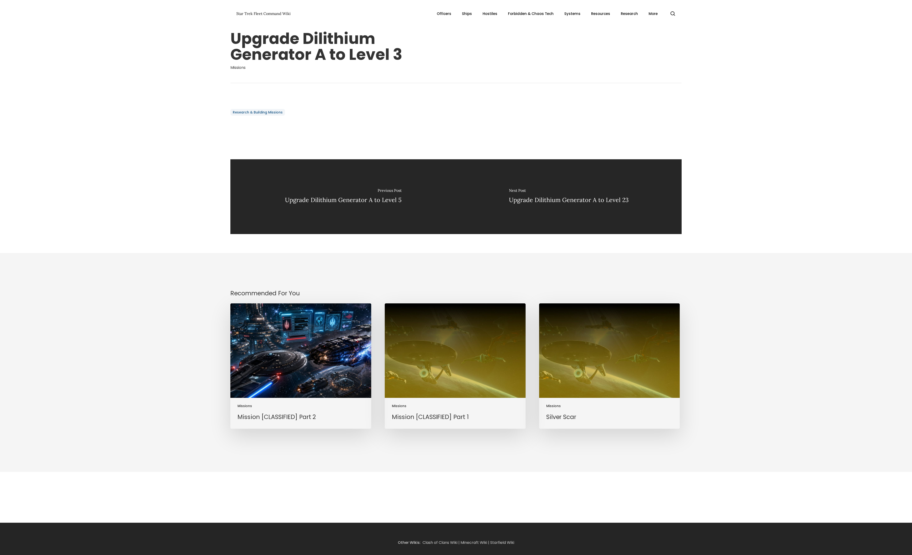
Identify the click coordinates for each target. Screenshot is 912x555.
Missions (238, 67)
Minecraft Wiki (474, 542)
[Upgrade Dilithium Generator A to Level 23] (569, 196)
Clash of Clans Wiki (440, 542)
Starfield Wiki (502, 542)
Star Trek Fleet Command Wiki (263, 13)
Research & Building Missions (258, 112)
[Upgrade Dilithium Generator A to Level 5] (343, 196)
